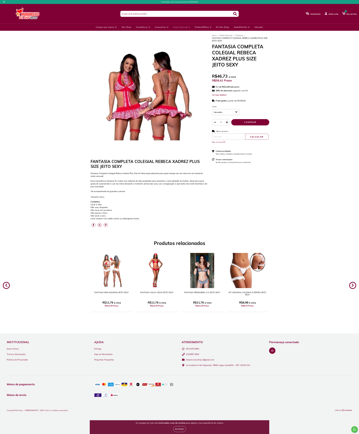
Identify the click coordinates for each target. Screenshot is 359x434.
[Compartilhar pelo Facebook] (93, 226)
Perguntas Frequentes (104, 359)
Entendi (179, 429)
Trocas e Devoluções (16, 354)
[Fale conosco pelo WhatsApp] (354, 429)
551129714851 (192, 348)
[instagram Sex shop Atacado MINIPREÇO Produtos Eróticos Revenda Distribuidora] (4, 2)
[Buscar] (235, 14)
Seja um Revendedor (103, 354)
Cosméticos (142, 27)
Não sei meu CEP (218, 142)
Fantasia (239, 35)
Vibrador (258, 27)
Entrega (97, 348)
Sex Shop (126, 27)
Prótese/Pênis (202, 27)
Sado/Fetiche (241, 27)
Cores (214, 106)
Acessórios (161, 27)
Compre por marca (105, 27)
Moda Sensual (180, 27)
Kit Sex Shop (222, 27)
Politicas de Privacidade (17, 359)
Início (214, 35)
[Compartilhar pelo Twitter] (99, 226)
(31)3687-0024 (192, 354)
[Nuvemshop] (343, 411)
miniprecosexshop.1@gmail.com (200, 359)
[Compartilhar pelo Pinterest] (106, 226)
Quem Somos (13, 348)
